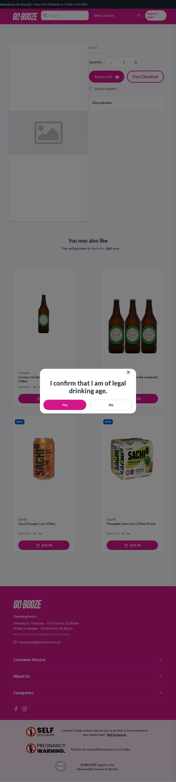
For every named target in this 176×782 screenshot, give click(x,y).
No (111, 405)
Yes (65, 405)
